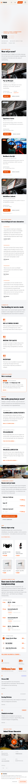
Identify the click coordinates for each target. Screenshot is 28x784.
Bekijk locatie (15, 96)
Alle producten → (6, 537)
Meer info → (7, 134)
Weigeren (14, 781)
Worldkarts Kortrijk (9, 156)
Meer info (18, 778)
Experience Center (8, 118)
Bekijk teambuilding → (9, 423)
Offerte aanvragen (7, 519)
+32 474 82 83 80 (5, 761)
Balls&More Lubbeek (9, 196)
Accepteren (23, 781)
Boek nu (20, 2)
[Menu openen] (25, 2)
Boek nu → (6, 96)
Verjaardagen (8, 432)
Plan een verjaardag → (9, 441)
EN (15, 2)
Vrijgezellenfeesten (10, 450)
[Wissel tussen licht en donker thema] (11, 2)
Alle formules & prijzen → (9, 516)
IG (6, 768)
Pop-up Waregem (8, 81)
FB (3, 768)
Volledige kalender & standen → (11, 654)
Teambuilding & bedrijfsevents (14, 413)
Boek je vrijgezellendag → (10, 460)
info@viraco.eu (19, 753)
